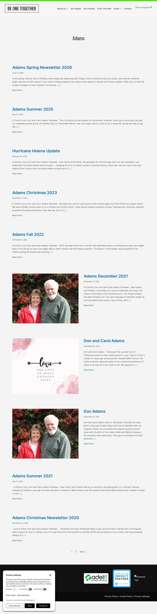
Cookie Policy (126, 596)
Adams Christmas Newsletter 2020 (45, 517)
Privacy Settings (142, 596)
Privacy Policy (111, 596)
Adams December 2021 (106, 276)
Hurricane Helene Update (36, 150)
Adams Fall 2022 (28, 234)
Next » (83, 551)
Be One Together (22, 8)
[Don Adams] (45, 433)
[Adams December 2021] (45, 298)
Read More (17, 90)
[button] (67, 8)
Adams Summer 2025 (32, 109)
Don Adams (94, 411)
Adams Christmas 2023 (34, 192)
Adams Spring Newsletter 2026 (42, 67)
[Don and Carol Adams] (45, 366)
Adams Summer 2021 (32, 476)
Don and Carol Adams (104, 340)
